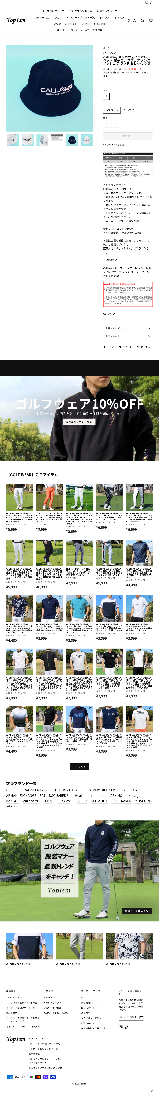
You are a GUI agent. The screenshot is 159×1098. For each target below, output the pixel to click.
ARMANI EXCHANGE (21, 795)
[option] (49, 88)
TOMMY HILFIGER (101, 790)
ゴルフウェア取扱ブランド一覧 (22, 1002)
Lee (101, 795)
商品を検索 (11, 1012)
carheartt (30, 800)
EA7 (42, 795)
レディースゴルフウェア (48, 17)
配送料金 (114, 72)
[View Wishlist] (128, 20)
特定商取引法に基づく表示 (94, 1028)
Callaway (110, 53)
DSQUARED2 (58, 795)
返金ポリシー (88, 1012)
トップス (105, 17)
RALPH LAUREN (36, 790)
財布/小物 (99, 23)
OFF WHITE (99, 800)
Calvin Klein (131, 790)
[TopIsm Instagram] (121, 1027)
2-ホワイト (130, 110)
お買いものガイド (115, 328)
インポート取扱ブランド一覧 (20, 1007)
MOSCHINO (143, 800)
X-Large (135, 795)
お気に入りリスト (53, 1002)
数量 (105, 117)
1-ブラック (112, 110)
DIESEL (11, 790)
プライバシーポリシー (92, 1018)
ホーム (106, 48)
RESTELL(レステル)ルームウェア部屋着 (79, 30)
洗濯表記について (90, 1002)
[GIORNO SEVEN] (29, 946)
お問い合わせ (113, 336)
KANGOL (12, 800)
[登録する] (141, 1017)
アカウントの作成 (53, 1007)
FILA (48, 800)
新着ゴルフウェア (107, 11)
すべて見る (79, 766)
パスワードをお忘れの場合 (57, 1012)
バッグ (86, 23)
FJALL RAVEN (121, 800)
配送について (88, 1007)
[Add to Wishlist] (30, 486)
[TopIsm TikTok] (127, 1027)
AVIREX (82, 800)
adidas (11, 806)
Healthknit (83, 795)
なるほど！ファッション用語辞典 (23, 1026)
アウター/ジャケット (65, 23)
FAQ (83, 997)
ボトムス (119, 17)
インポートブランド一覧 (81, 17)
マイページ (49, 997)
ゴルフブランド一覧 (80, 11)
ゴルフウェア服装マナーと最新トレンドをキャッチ (23, 1019)
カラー (107, 104)
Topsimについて (14, 997)
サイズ (107, 90)
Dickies (64, 800)
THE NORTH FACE (68, 790)
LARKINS (115, 795)
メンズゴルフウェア (53, 11)
